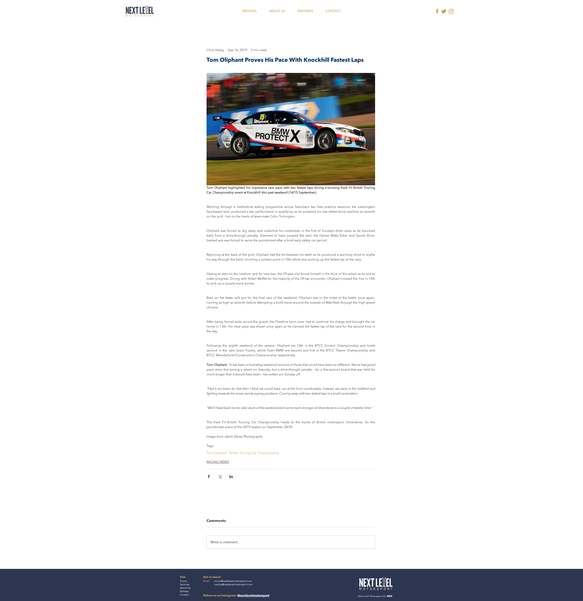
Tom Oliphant (217, 453)
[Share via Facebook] (209, 476)
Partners (184, 591)
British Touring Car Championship (254, 453)
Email (206, 581)
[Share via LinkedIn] (231, 476)
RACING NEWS (218, 462)
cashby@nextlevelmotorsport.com (233, 584)
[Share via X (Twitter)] (220, 476)
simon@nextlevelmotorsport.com (233, 581)
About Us (185, 588)
